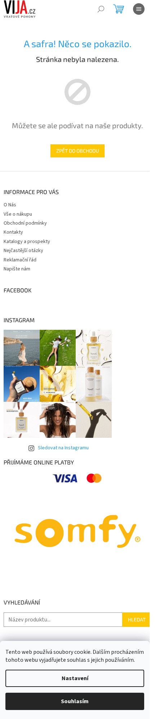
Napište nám (17, 269)
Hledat (137, 619)
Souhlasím (75, 701)
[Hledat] (101, 9)
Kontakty (13, 232)
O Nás (10, 204)
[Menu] (139, 9)
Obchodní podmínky (25, 223)
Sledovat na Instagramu (63, 447)
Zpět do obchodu (77, 151)
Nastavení (75, 678)
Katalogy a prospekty (27, 241)
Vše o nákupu (18, 214)
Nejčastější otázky (23, 250)
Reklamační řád (20, 260)
